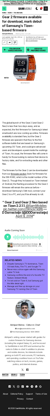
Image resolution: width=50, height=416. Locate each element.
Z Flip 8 (41, 1)
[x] (14, 386)
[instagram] (18, 386)
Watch (5, 375)
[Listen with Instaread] (15, 42)
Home (4, 13)
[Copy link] (4, 42)
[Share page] (9, 42)
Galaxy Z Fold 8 (17, 1)
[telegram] (32, 386)
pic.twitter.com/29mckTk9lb (23, 209)
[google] (40, 386)
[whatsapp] (36, 386)
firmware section (18, 173)
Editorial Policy (17, 394)
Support (29, 394)
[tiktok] (22, 386)
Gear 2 (14, 375)
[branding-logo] (25, 8)
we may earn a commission (36, 39)
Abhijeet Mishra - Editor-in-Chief (25, 325)
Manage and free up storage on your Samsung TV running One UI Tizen (23, 287)
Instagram (41, 3)
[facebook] (10, 386)
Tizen (22, 375)
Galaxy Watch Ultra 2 (13, 3)
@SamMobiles (36, 206)
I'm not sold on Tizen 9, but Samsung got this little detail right (25, 282)
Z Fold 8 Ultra (31, 1)
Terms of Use (41, 394)
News (10, 13)
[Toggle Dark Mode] (36, 8)
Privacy (20, 399)
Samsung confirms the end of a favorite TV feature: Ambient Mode (25, 276)
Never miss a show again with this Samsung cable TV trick (25, 270)
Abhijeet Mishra (7, 33)
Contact (29, 399)
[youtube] (27, 386)
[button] (4, 8)
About (5, 394)
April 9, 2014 (24, 216)
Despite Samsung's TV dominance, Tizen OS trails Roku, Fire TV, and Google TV (25, 265)
